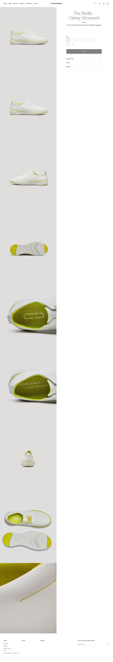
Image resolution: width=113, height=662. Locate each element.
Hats (5, 651)
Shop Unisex (7, 648)
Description (70, 58)
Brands (6, 644)
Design (68, 66)
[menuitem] (35, 3)
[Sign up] (107, 644)
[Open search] (100, 3)
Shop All (6, 646)
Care (67, 62)
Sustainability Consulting (11, 653)
